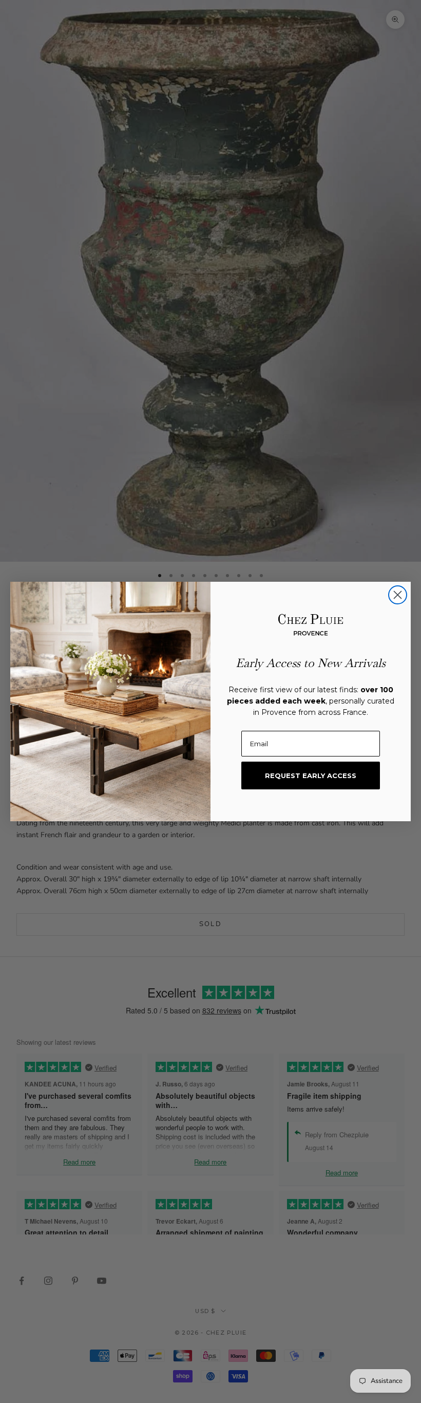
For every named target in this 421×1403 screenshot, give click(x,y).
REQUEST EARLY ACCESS (310, 775)
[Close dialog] (398, 595)
